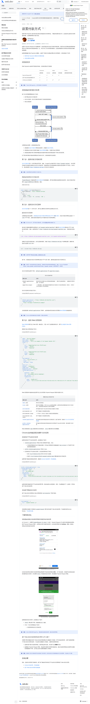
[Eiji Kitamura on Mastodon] (32, 41)
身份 (30, 8)
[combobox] (62, 1)
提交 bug (63, 685)
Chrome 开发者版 (74, 685)
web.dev (23, 24)
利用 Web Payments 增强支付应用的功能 (34, 56)
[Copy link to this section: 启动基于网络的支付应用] (38, 490)
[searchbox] (9, 13)
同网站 (46, 222)
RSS (81, 695)
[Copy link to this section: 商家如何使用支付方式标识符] (40, 177)
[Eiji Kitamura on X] (28, 41)
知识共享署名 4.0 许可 (40, 673)
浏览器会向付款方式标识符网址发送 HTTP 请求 (46, 216)
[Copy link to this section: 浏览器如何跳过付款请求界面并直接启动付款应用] (52, 519)
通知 (50, 8)
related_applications (28, 419)
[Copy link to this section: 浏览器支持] (31, 62)
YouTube (81, 689)
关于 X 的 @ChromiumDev (83, 686)
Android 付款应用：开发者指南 (48, 459)
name (24, 402)
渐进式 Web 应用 (37, 8)
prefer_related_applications (27, 424)
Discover (27, 1)
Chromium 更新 (73, 687)
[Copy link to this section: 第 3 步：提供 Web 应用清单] (43, 320)
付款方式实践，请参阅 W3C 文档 (38, 254)
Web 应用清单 (43, 150)
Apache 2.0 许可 (60, 673)
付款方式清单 (50, 148)
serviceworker (26, 408)
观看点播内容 (37, 13)
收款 (45, 8)
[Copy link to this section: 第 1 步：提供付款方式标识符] (43, 159)
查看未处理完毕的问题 (64, 688)
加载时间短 (11, 8)
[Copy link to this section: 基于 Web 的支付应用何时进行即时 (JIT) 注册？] (51, 637)
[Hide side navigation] (16, 701)
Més (48, 1)
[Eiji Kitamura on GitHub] (30, 41)
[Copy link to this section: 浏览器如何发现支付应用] (40, 90)
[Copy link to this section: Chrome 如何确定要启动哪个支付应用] (49, 433)
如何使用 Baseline (40, 1)
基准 (33, 1)
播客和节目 (72, 692)
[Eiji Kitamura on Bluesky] (34, 41)
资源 (19, 1)
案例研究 (72, 690)
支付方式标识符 (25, 163)
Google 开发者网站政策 (24, 675)
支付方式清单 (25, 208)
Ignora (73, 20)
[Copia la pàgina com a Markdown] (43, 28)
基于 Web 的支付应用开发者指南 (32, 667)
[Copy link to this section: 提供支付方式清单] (34, 213)
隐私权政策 (24, 701)
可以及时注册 (30, 511)
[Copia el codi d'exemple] (77, 188)
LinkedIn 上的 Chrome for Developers (83, 692)
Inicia (83, 20)
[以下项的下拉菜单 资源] (22, 1)
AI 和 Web (4, 8)
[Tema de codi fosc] (75, 188)
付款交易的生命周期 (29, 58)
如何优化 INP (57, 8)
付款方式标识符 (32, 148)
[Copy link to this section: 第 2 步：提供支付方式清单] (42, 204)
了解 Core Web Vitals (21, 8)
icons (24, 405)
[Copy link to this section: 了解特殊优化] (32, 515)
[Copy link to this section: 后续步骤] (29, 658)
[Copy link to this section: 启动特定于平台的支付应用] (39, 437)
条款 (20, 701)
